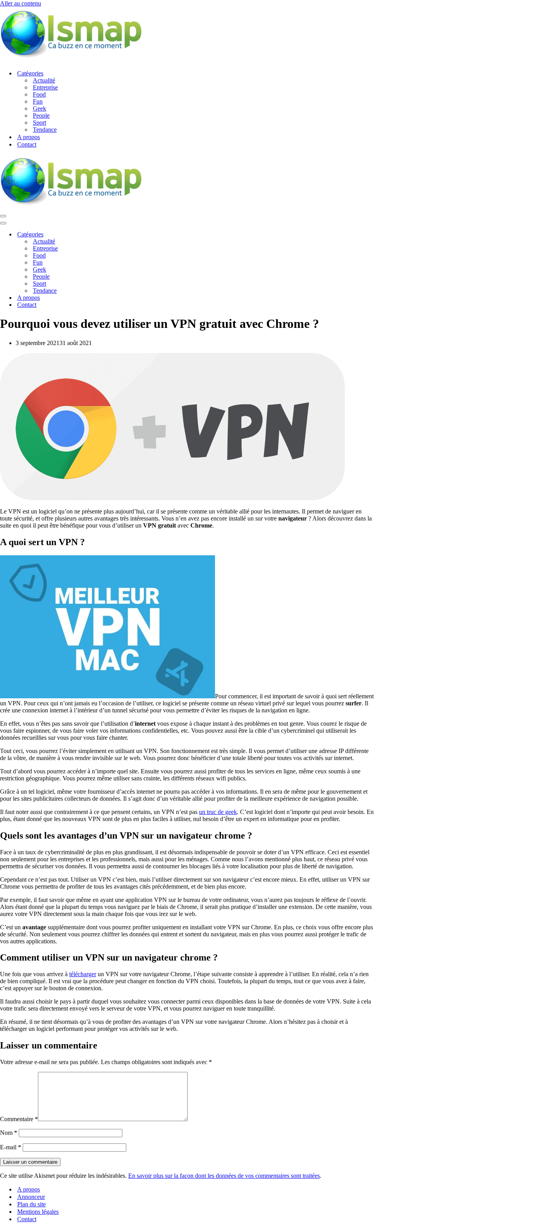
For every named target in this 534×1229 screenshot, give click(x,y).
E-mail (10, 1147)
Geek (39, 108)
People (41, 115)
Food (39, 94)
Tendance (45, 129)
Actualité (44, 80)
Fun (38, 101)
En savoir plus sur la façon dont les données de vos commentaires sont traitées (224, 1175)
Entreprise (45, 87)
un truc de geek (218, 812)
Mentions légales (38, 1211)
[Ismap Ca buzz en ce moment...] (71, 59)
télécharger (82, 974)
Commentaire (19, 1119)
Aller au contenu (20, 3)
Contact (26, 144)
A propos (28, 137)
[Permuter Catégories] (136, 234)
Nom (8, 1132)
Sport (39, 122)
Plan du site (31, 1204)
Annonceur (31, 1196)
